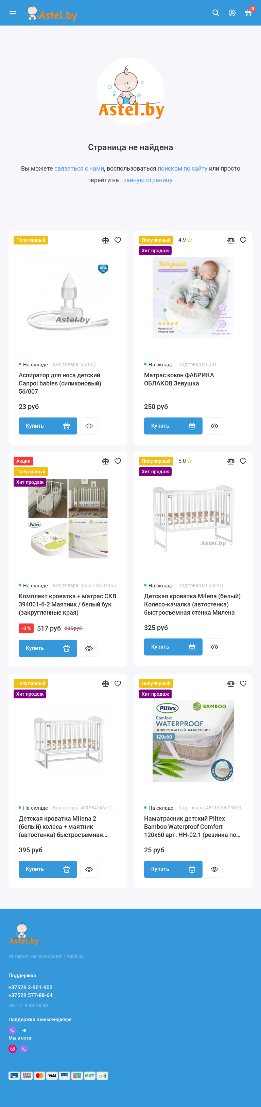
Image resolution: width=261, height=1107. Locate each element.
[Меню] (12, 13)
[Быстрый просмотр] (89, 425)
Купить (35, 426)
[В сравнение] (105, 240)
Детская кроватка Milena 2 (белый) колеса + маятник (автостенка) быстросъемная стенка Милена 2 (61, 827)
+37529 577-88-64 (30, 995)
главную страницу (146, 180)
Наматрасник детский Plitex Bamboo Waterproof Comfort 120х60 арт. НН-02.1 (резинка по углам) (190, 827)
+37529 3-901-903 (30, 987)
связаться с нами (79, 168)
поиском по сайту (183, 168)
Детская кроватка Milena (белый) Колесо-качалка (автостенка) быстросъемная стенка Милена (192, 604)
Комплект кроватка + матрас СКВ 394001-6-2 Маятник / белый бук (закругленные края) (67, 604)
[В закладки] (117, 240)
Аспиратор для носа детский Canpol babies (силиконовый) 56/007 (60, 383)
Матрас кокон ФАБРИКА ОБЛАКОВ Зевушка (179, 379)
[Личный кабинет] (232, 13)
